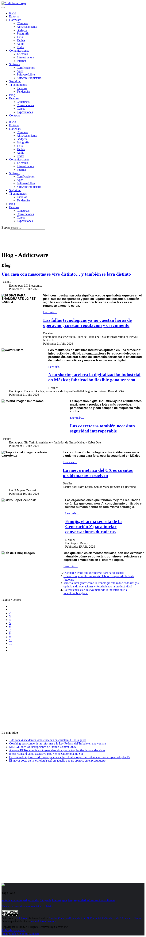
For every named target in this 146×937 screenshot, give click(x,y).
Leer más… (50, 312)
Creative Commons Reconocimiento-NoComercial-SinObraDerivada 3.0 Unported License (95, 918)
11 (10, 643)
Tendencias (23, 91)
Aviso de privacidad (13, 930)
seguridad (80, 900)
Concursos (23, 101)
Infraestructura (25, 57)
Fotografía (23, 33)
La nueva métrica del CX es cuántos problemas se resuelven (98, 473)
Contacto (14, 115)
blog (70, 900)
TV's (20, 37)
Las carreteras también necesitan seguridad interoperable (102, 428)
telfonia (6, 900)
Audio (20, 43)
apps (64, 900)
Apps (20, 71)
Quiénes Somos (18, 933)
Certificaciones (26, 67)
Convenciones (25, 105)
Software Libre (26, 74)
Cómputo (22, 23)
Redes (20, 47)
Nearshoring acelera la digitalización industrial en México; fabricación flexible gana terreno (94, 377)
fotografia (45, 900)
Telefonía (22, 54)
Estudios (22, 88)
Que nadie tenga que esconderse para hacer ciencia (93, 572)
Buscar (6, 227)
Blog (12, 95)
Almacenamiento (27, 26)
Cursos (21, 108)
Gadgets (22, 30)
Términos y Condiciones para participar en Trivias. (28, 906)
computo (16, 900)
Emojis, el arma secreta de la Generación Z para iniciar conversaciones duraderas (93, 526)
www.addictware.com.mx (43, 921)
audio (35, 900)
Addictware (23, 918)
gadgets (27, 900)
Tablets (21, 40)
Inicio (5, 933)
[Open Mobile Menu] (3, 7)
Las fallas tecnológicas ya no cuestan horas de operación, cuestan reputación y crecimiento (87, 323)
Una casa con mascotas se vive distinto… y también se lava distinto (66, 274)
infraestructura (95, 900)
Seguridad (15, 81)
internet (56, 900)
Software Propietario (29, 77)
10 (10, 640)
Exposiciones (25, 112)
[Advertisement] (71, 238)
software (109, 900)
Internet (21, 60)
